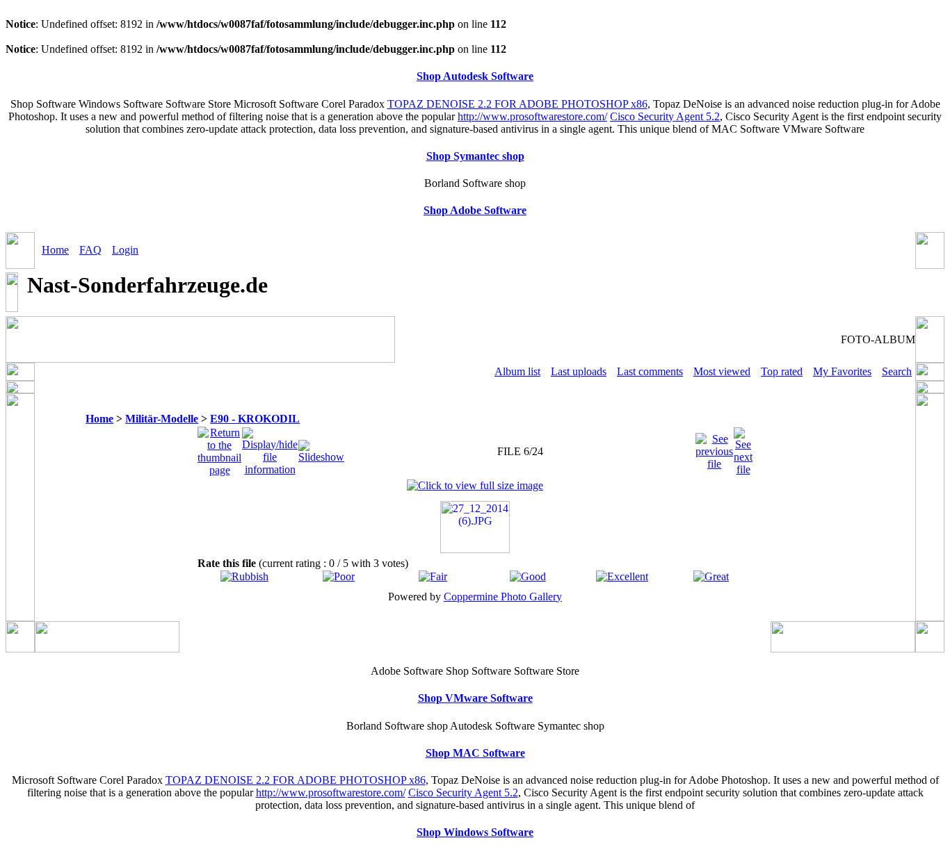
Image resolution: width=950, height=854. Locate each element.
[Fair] (433, 576)
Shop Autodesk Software (475, 76)
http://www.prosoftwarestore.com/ (532, 116)
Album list (517, 371)
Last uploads (578, 371)
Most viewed (721, 371)
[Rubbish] (244, 576)
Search (897, 371)
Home (55, 250)
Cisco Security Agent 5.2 (665, 116)
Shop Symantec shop (475, 156)
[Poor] (339, 576)
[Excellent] (622, 576)
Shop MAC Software (475, 753)
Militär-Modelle (161, 419)
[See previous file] (714, 448)
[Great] (711, 576)
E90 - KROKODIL (255, 419)
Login (125, 250)
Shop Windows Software (475, 832)
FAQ (90, 250)
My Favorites (842, 371)
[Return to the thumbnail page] (219, 448)
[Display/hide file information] (270, 448)
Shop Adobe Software (475, 210)
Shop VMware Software (475, 698)
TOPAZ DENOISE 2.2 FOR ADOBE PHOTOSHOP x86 (517, 104)
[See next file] (743, 448)
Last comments (650, 371)
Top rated (782, 371)
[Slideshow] (321, 448)
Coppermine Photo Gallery (503, 596)
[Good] (528, 576)
